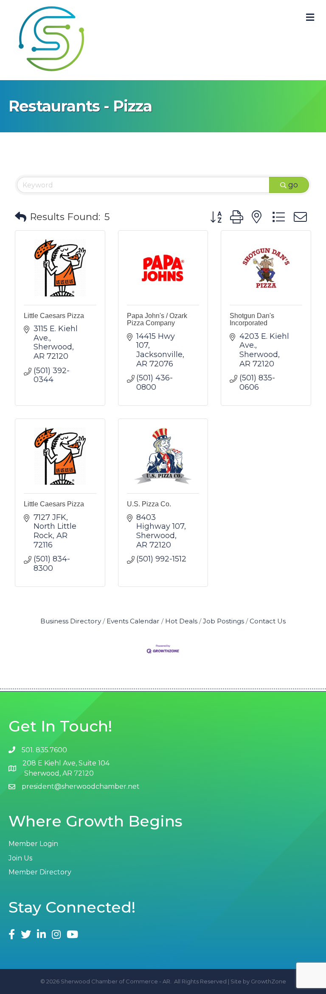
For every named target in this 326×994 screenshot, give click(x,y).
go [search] (293, 185)
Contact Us (268, 621)
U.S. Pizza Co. (149, 504)
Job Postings (223, 621)
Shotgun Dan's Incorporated (252, 319)
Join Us (20, 858)
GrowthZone (268, 981)
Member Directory (39, 872)
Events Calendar (133, 621)
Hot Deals (181, 621)
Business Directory (70, 621)
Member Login (33, 844)
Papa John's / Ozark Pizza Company (157, 319)
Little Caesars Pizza (54, 315)
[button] (20, 217)
